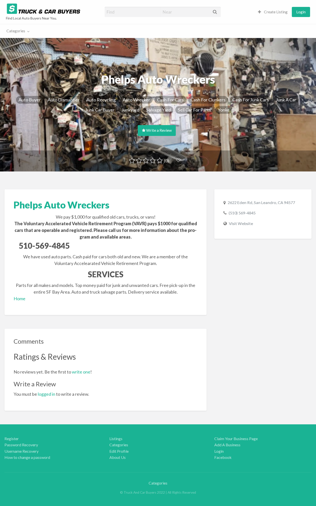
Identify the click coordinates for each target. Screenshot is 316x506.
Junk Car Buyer (100, 109)
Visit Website (241, 223)
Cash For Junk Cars (250, 99)
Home (19, 298)
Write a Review (158, 130)
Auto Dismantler (63, 99)
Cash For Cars (170, 99)
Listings (115, 438)
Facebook (223, 457)
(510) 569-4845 (242, 212)
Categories (15, 31)
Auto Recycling (101, 99)
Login (301, 12)
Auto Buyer (30, 99)
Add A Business (227, 444)
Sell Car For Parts (194, 109)
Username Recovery (21, 451)
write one (81, 372)
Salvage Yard (158, 109)
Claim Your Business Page (236, 438)
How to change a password (27, 457)
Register (11, 438)
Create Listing (275, 12)
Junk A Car (286, 99)
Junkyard (130, 109)
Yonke (224, 109)
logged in (46, 394)
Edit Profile (119, 451)
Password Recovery (21, 444)
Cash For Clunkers (208, 99)
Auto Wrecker (136, 99)
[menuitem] (273, 12)
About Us (117, 457)
